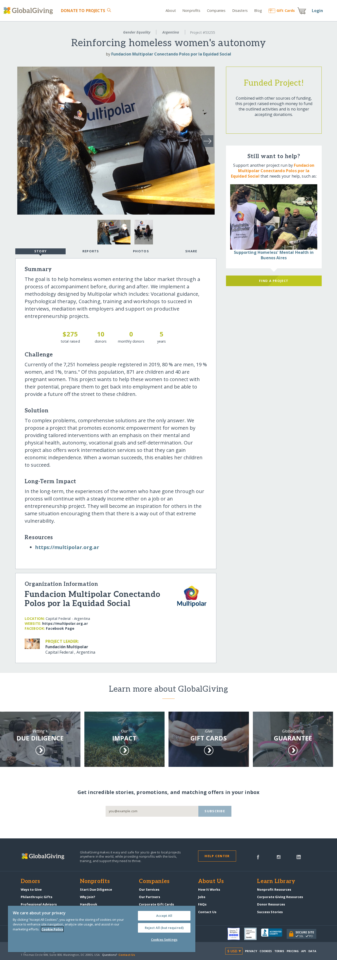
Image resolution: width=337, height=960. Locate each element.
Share (191, 251)
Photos (141, 251)
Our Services (149, 889)
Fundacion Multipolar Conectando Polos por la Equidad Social (171, 54)
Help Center (217, 856)
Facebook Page (60, 628)
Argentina (170, 32)
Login (317, 10)
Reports (90, 251)
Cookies (266, 951)
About (171, 10)
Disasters (239, 10)
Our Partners (149, 897)
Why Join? (87, 897)
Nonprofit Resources (274, 889)
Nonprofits (191, 10)
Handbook (88, 904)
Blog (258, 10)
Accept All (164, 915)
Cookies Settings (164, 939)
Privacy (251, 951)
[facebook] (258, 856)
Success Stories (270, 912)
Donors (30, 881)
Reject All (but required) (164, 927)
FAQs (202, 904)
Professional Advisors (39, 904)
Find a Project (273, 280)
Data (312, 951)
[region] (101, 929)
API (303, 951)
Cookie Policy (52, 929)
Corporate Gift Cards (156, 904)
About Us (211, 881)
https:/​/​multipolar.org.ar (67, 547)
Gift (286, 10)
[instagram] (279, 856)
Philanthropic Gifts (36, 897)
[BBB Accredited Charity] (274, 933)
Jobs (201, 897)
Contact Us (207, 912)
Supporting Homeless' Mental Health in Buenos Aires (274, 255)
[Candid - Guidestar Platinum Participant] (252, 934)
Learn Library (276, 881)
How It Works (209, 889)
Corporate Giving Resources (280, 897)
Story (40, 251)
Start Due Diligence (96, 889)
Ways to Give (31, 889)
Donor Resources (271, 904)
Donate (83, 10)
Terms (279, 951)
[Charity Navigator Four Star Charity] (235, 934)
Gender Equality (136, 32)
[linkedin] (299, 856)
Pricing (293, 951)
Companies (216, 10)
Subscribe (215, 811)
